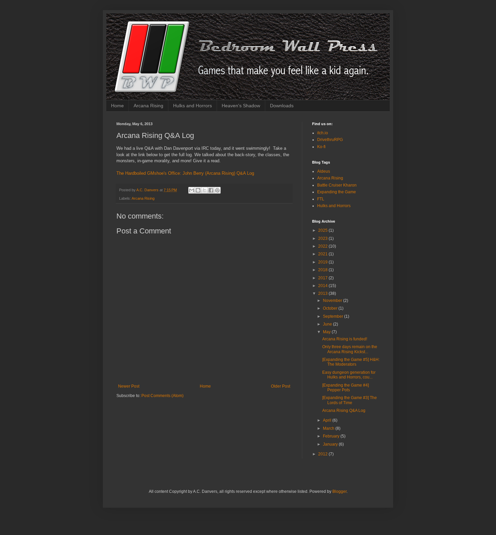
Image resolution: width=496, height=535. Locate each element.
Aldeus (323, 171)
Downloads (282, 105)
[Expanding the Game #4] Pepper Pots (345, 387)
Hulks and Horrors (192, 105)
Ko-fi (321, 146)
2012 (323, 454)
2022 (323, 246)
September (333, 316)
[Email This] (191, 190)
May (327, 332)
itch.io (322, 133)
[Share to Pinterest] (217, 190)
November (333, 300)
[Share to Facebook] (211, 190)
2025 (323, 230)
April (327, 420)
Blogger (339, 491)
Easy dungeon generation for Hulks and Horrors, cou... (349, 374)
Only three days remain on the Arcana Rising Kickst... (349, 349)
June (328, 324)
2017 (323, 278)
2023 (323, 238)
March (329, 428)
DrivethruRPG (330, 139)
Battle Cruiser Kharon (337, 185)
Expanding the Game (336, 192)
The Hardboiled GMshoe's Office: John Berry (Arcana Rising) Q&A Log (185, 173)
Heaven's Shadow (241, 105)
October (330, 308)
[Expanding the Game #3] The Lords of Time (349, 400)
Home (117, 105)
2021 (323, 254)
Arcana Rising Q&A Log (343, 410)
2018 (323, 270)
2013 (323, 293)
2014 (323, 285)
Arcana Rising (148, 105)
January (331, 444)
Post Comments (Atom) (162, 395)
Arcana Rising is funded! (344, 339)
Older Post (280, 386)
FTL (320, 199)
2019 (323, 262)
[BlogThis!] (198, 190)
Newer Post (128, 386)
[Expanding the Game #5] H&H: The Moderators (351, 362)
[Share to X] (204, 190)
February (331, 436)
